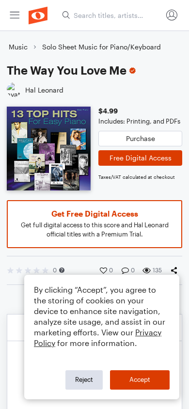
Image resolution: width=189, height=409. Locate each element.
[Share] (176, 270)
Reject (84, 379)
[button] (62, 270)
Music (18, 47)
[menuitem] (14, 15)
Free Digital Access (141, 158)
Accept (139, 379)
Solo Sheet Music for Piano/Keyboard (101, 47)
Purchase (140, 138)
